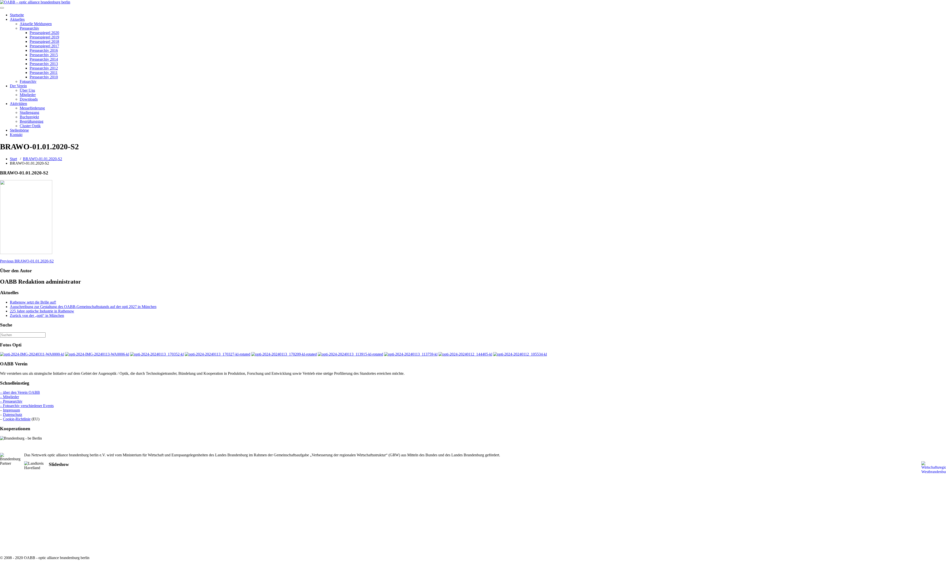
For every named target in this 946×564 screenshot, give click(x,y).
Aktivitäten (18, 104)
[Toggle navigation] (2, 8)
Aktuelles (17, 19)
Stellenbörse (19, 130)
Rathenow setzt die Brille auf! (33, 302)
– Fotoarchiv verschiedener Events (27, 406)
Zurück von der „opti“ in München (37, 315)
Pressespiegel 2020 (44, 33)
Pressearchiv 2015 (44, 55)
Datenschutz (12, 414)
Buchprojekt (29, 117)
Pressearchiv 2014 (44, 59)
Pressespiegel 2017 (44, 46)
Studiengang (29, 112)
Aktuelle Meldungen (36, 24)
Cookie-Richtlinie (17, 419)
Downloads (29, 99)
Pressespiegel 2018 (44, 41)
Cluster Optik (30, 126)
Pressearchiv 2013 (44, 64)
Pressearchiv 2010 (44, 77)
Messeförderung (32, 108)
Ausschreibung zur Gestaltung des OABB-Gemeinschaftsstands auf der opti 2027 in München (83, 307)
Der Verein (18, 86)
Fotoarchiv (28, 81)
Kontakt (16, 135)
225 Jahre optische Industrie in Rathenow (42, 311)
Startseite (17, 15)
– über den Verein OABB (20, 392)
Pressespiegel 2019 (44, 37)
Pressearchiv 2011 (44, 72)
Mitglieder (28, 95)
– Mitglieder (9, 397)
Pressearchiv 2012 (44, 68)
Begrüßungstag (31, 121)
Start (13, 159)
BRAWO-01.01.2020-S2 (42, 159)
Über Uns (27, 90)
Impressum (11, 410)
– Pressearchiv (11, 401)
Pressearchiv (29, 28)
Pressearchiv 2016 (44, 50)
